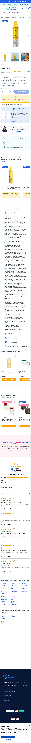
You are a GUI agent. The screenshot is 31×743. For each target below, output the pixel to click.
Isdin (2, 620)
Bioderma (24, 591)
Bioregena (14, 601)
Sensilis (23, 588)
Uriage (13, 583)
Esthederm (14, 591)
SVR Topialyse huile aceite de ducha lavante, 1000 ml (8, 373)
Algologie (13, 599)
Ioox (2, 598)
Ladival (23, 590)
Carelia (13, 606)
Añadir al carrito (9, 379)
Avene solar (14, 585)
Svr (1, 591)
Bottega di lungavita (14, 603)
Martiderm (24, 585)
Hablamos (18, 131)
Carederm (24, 583)
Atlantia (3, 618)
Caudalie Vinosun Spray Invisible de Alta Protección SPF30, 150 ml (11, 188)
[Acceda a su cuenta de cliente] (22, 8)
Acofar (13, 596)
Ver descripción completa (7, 85)
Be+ (12, 590)
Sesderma (3, 596)
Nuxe (22, 587)
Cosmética (7, 17)
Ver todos (4, 162)
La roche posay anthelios (5, 587)
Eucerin (3, 585)
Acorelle (3, 616)
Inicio (2, 17)
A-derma (3, 604)
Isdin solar (3, 590)
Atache (3, 601)
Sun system (4, 599)
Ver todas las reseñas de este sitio (16, 474)
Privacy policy (26, 725)
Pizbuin (2, 623)
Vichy (2, 593)
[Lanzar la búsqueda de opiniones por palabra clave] (29, 493)
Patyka (2, 621)
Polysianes (14, 588)
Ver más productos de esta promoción (18, 121)
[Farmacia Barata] (11, 8)
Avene (2, 615)
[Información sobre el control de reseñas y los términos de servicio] (22, 471)
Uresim (13, 616)
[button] (28, 8)
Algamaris (14, 598)
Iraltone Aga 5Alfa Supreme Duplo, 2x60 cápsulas (9, 420)
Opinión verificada (6, 500)
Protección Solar (15, 17)
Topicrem (13, 615)
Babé (2, 603)
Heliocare (3, 583)
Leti (12, 587)
